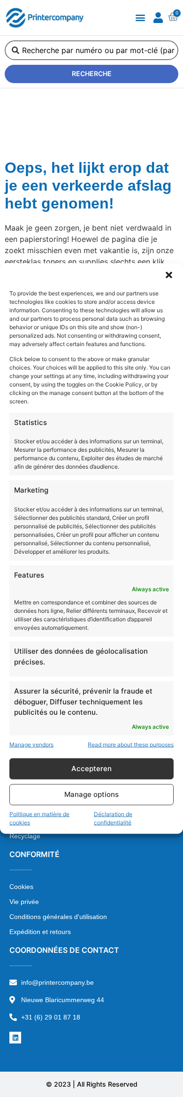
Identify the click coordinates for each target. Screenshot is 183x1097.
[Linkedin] (15, 1037)
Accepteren (91, 768)
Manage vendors (31, 744)
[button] (169, 275)
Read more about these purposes (131, 744)
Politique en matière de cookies (39, 818)
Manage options (91, 794)
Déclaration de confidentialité (113, 818)
